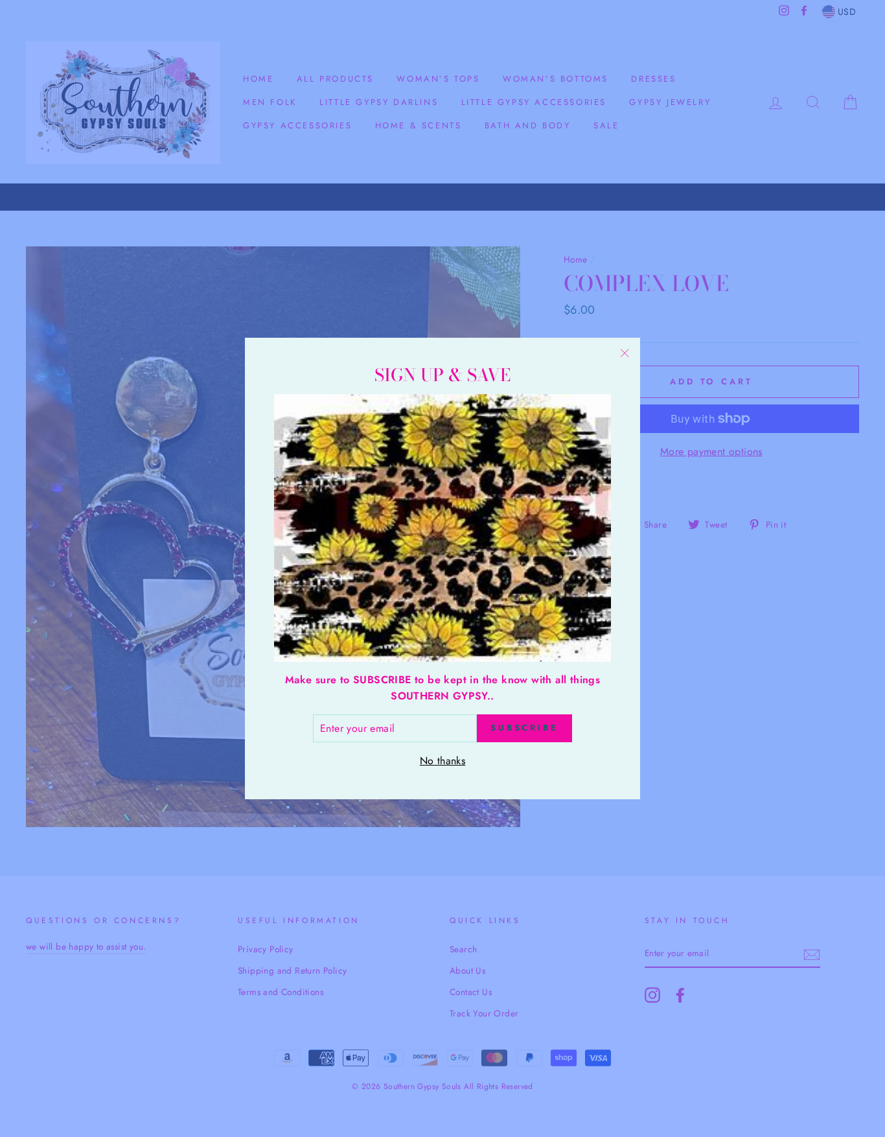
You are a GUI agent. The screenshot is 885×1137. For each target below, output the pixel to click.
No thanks (443, 760)
